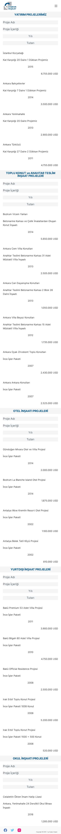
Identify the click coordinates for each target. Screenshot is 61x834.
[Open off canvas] (56, 6)
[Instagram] (19, 830)
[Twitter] (12, 830)
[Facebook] (5, 830)
